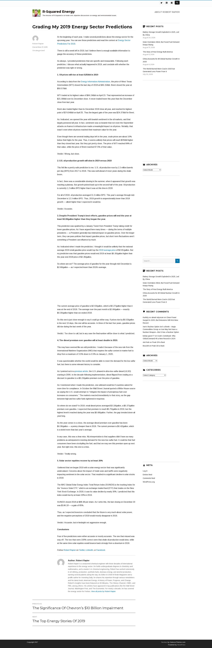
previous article (81, 371)
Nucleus (164, 642)
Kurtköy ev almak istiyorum (153, 317)
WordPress (181, 645)
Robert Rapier (70, 550)
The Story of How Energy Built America (158, 52)
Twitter (82, 550)
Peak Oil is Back (158, 342)
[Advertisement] (96, 287)
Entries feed (147, 475)
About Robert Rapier (167, 12)
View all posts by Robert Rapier (103, 591)
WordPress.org (149, 482)
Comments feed (149, 478)
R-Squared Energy (58, 11)
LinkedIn (89, 550)
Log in (145, 471)
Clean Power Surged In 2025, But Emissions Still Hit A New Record (160, 320)
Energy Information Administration (95, 82)
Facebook (100, 550)
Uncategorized (38, 50)
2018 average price (107, 250)
